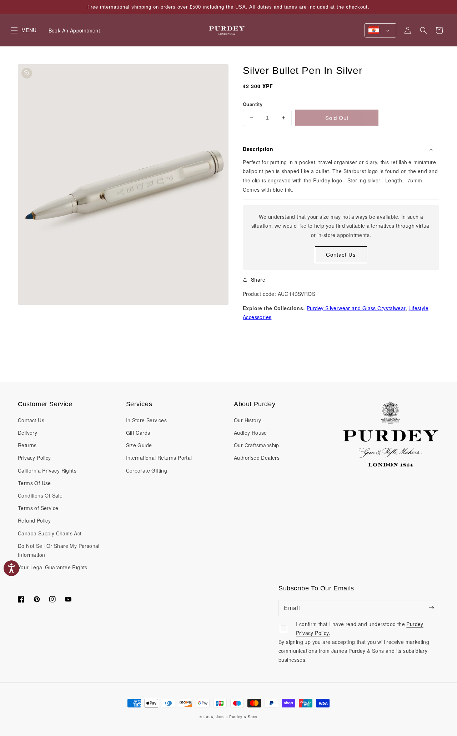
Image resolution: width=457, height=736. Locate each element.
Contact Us (341, 254)
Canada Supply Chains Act (50, 533)
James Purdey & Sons (236, 716)
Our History (247, 420)
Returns (27, 445)
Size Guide (139, 445)
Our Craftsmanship (256, 445)
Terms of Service (38, 507)
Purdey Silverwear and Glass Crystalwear (356, 308)
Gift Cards (138, 432)
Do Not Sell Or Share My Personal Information (59, 550)
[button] (423, 30)
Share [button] (258, 279)
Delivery (27, 432)
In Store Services (146, 420)
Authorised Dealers (257, 457)
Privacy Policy (34, 457)
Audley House (250, 432)
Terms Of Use (34, 483)
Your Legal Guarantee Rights (52, 567)
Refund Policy (34, 520)
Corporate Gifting (146, 470)
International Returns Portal (159, 457)
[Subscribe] (431, 608)
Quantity (252, 104)
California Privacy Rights (47, 470)
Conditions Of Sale (40, 495)
